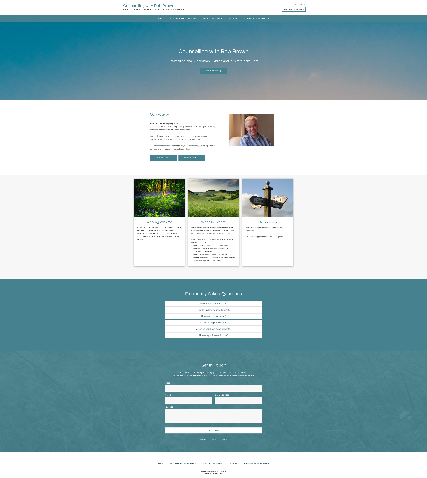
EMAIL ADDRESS (222, 395)
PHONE (168, 395)
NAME (167, 383)
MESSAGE (169, 407)
